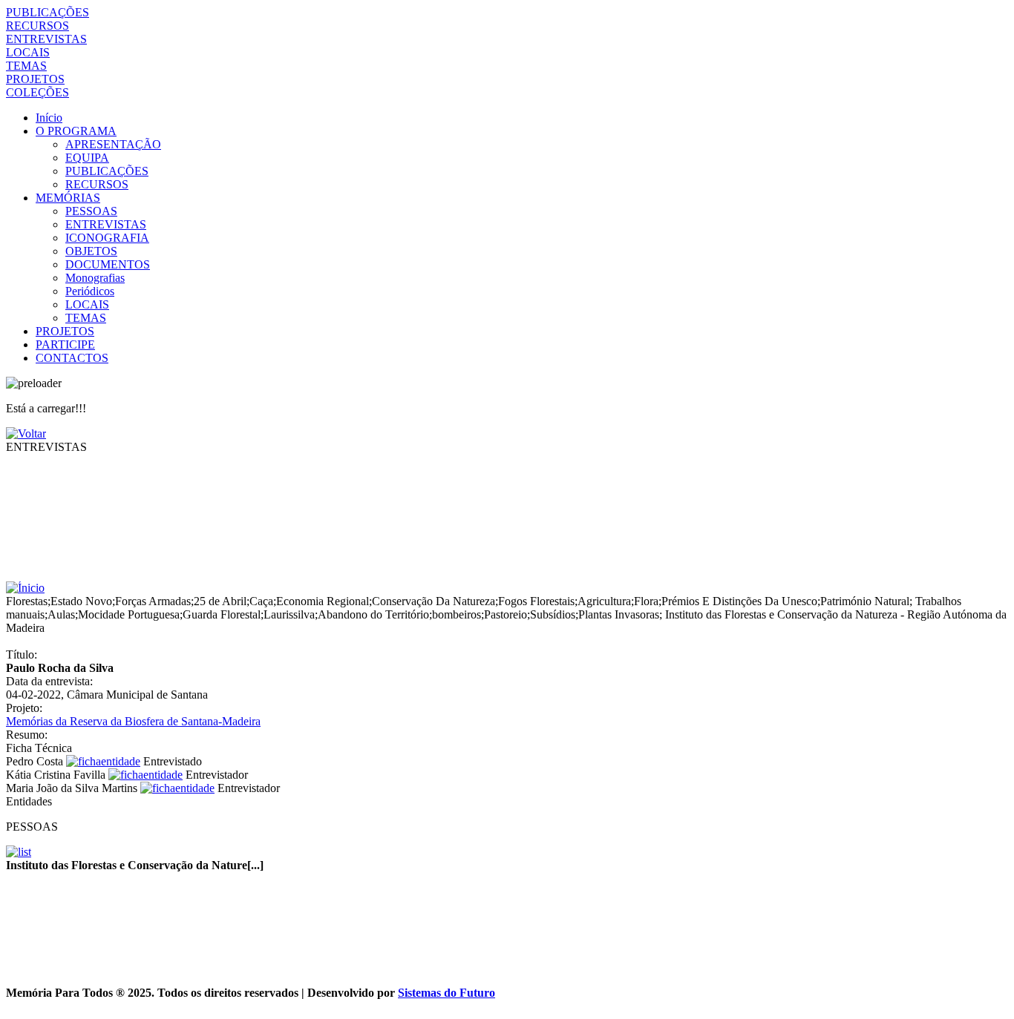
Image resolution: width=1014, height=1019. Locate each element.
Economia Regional (322, 601)
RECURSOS (37, 25)
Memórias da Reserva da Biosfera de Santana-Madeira (133, 721)
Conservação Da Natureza (433, 601)
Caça (261, 601)
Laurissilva (289, 614)
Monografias (95, 277)
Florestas (27, 601)
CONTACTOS (72, 358)
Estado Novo (81, 601)
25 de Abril (220, 601)
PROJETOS (35, 79)
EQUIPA (87, 157)
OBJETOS (91, 251)
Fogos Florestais (536, 601)
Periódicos (89, 291)
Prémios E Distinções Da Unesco (739, 601)
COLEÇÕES (37, 92)
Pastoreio (505, 614)
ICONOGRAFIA (107, 237)
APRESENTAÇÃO (113, 144)
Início (49, 117)
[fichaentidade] (103, 761)
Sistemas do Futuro (446, 992)
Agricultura (604, 601)
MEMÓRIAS (68, 197)
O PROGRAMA (76, 131)
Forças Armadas (153, 601)
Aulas (61, 614)
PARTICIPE (65, 344)
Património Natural (864, 601)
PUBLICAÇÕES (47, 12)
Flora (646, 601)
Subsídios (552, 614)
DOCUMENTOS (107, 264)
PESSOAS (91, 211)
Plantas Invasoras (618, 614)
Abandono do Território (373, 614)
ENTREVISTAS (46, 39)
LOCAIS (28, 52)
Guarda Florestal (222, 614)
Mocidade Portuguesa (129, 614)
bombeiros (456, 614)
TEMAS (26, 65)
